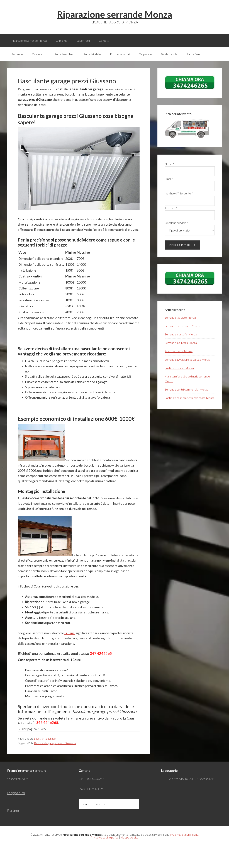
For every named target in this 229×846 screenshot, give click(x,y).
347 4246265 (101, 653)
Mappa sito (16, 793)
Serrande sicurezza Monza (181, 342)
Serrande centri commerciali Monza (186, 389)
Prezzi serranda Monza (179, 351)
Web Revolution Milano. (184, 834)
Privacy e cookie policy (104, 837)
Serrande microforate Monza (182, 326)
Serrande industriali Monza (181, 334)
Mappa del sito (129, 837)
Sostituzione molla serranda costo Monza (190, 397)
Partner (13, 810)
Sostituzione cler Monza (179, 368)
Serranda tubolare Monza (180, 317)
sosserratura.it (17, 779)
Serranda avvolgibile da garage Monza (187, 359)
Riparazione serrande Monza (114, 14)
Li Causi (69, 633)
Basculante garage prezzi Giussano (55, 743)
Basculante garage (44, 738)
